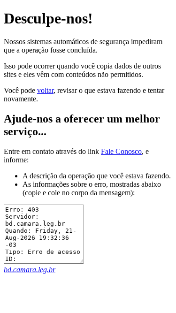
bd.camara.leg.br (29, 270)
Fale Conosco (121, 151)
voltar (45, 90)
